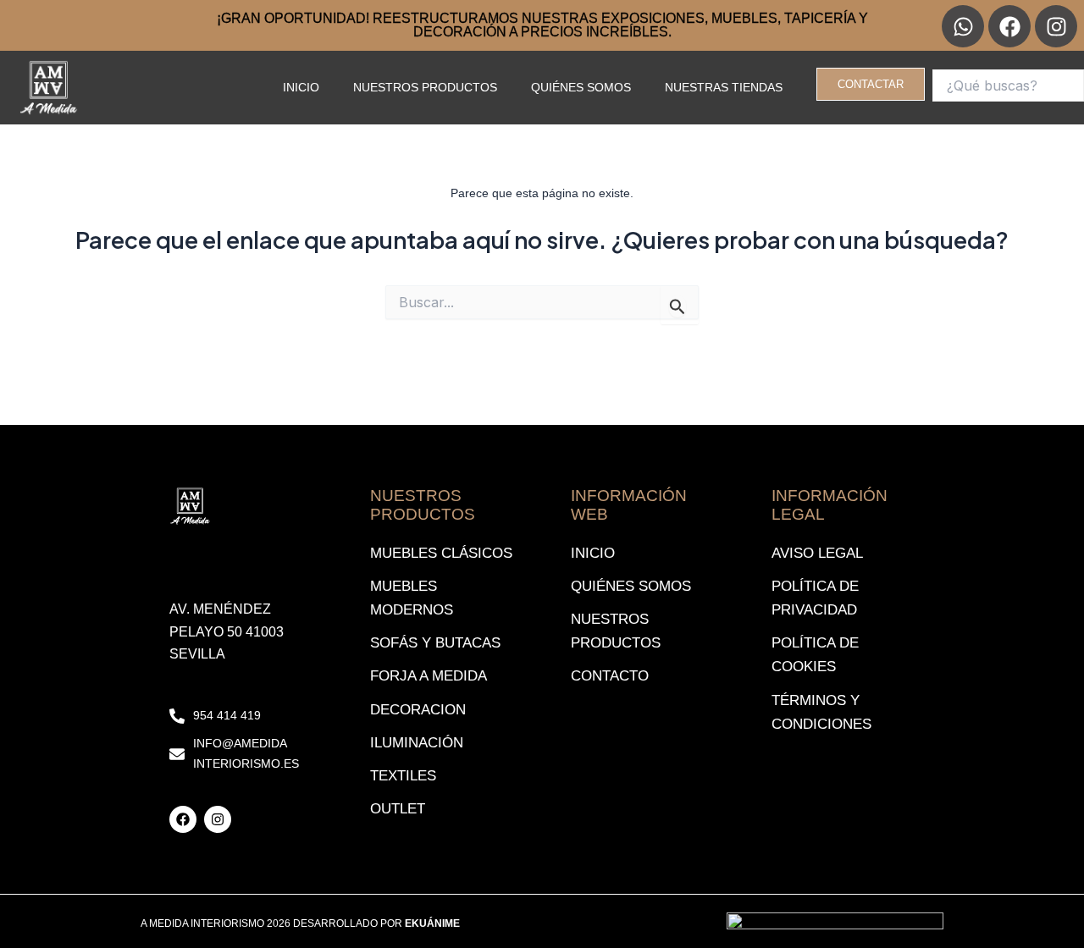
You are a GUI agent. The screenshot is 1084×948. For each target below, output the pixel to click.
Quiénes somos (581, 87)
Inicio (301, 87)
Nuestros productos (425, 87)
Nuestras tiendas (724, 87)
